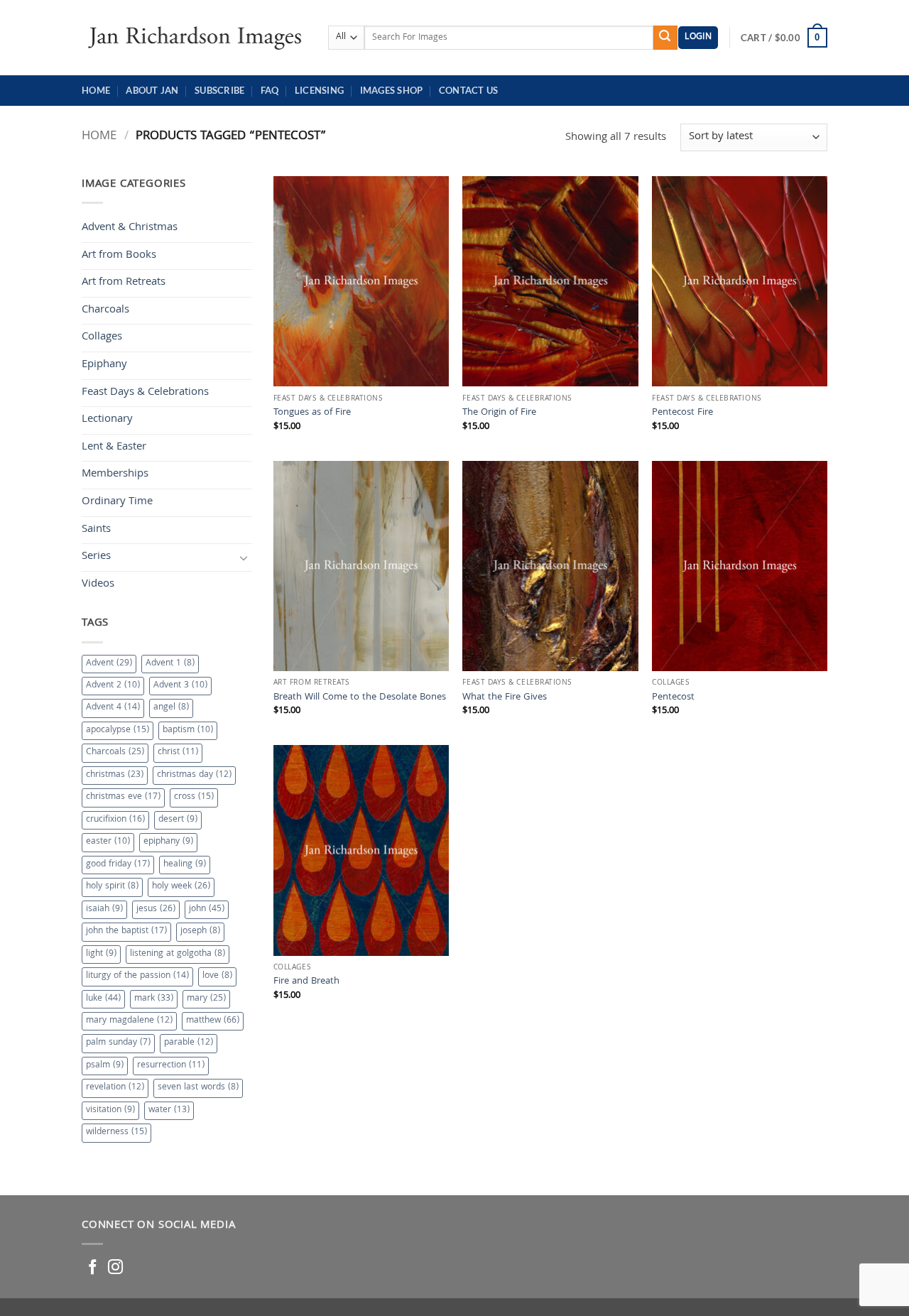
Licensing (319, 90)
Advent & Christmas (130, 228)
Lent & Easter (114, 447)
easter (108, 841)
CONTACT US (469, 90)
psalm (105, 1065)
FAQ (270, 90)
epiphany (168, 841)
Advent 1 (170, 663)
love (217, 976)
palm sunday (118, 1042)
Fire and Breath (306, 982)
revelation (115, 1087)
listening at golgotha (177, 954)
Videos (98, 584)
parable (188, 1042)
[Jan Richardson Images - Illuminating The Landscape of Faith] (194, 37)
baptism (188, 730)
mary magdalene (129, 1020)
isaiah (104, 909)
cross (194, 797)
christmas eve (123, 797)
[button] (698, 38)
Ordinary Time (117, 502)
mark (153, 998)
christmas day (194, 775)
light (101, 954)
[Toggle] (243, 557)
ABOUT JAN (152, 90)
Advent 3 (180, 685)
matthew (212, 1020)
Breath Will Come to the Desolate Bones (359, 698)
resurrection (171, 1065)
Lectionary (107, 419)
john (206, 909)
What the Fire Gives (504, 698)
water (169, 1110)
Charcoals (105, 310)
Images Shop (391, 90)
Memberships (115, 474)
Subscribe (219, 90)
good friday (118, 864)
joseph (200, 931)
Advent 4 (113, 707)
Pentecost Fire (682, 413)
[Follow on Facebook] (92, 1268)
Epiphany (104, 365)
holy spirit (112, 886)
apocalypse (117, 730)
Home (96, 90)
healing (184, 864)
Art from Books (119, 255)
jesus (155, 909)
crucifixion (115, 819)
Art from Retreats (123, 282)
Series (96, 557)
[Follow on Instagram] (115, 1268)
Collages (102, 337)
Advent (109, 663)
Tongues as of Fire (312, 413)
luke (103, 998)
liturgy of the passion (137, 976)
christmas (114, 775)
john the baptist (126, 931)
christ (178, 752)
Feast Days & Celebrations (145, 393)
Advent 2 (113, 685)
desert (177, 819)
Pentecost (673, 698)
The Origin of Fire (499, 413)
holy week (181, 886)
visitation (110, 1110)
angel (171, 707)
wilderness (116, 1132)
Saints (96, 530)
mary (206, 998)
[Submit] (665, 38)
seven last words (198, 1087)
